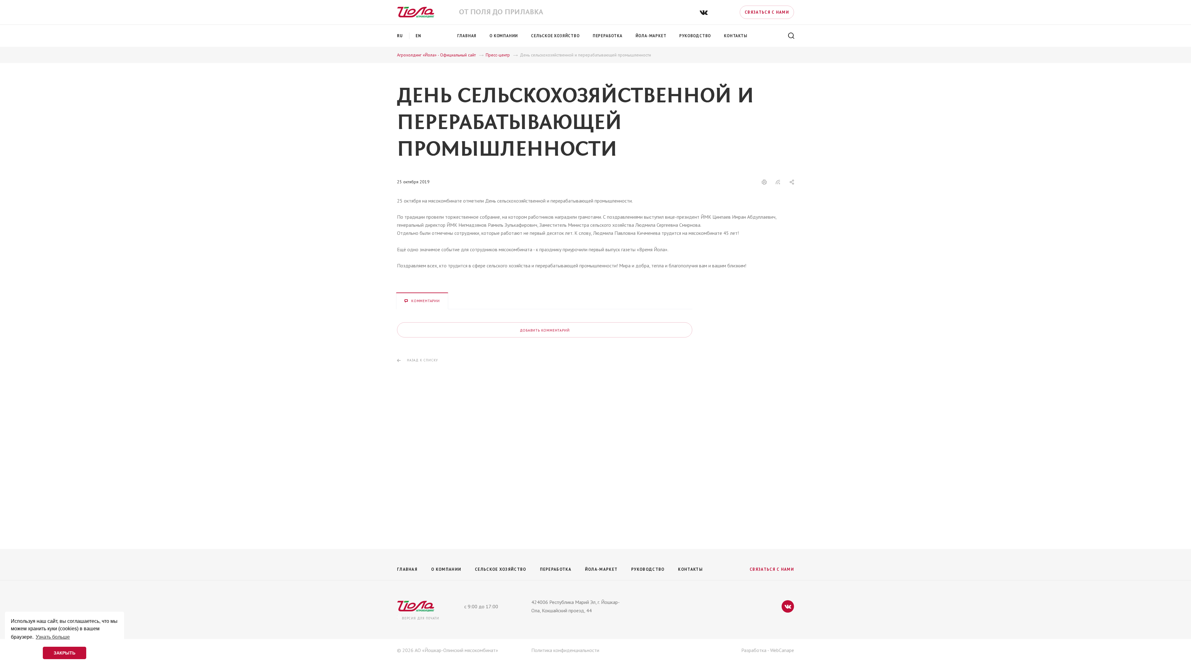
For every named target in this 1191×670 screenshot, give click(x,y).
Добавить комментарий (545, 330)
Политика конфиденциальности (565, 650)
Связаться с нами (767, 12)
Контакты (690, 569)
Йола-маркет (601, 569)
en (419, 35)
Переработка (555, 569)
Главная (407, 569)
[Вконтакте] (704, 12)
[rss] (778, 182)
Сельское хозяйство (500, 569)
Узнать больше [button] (53, 637)
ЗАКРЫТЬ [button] (64, 652)
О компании (446, 569)
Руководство (647, 569)
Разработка (753, 650)
